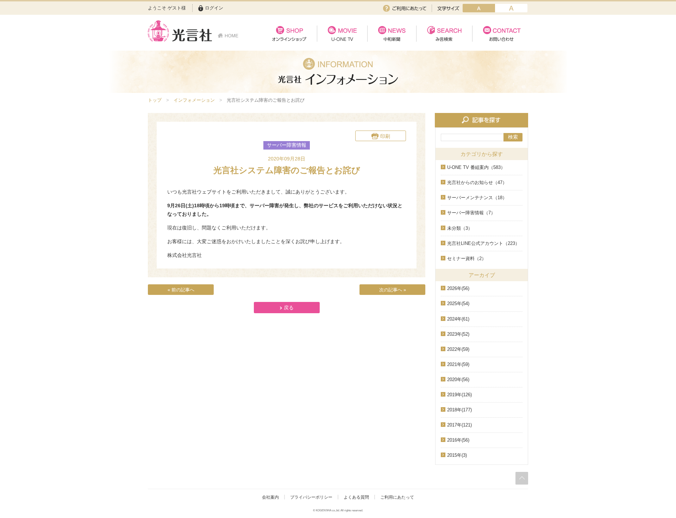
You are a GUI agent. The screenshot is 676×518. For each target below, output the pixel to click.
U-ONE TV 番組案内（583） (476, 167)
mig (511, 8)
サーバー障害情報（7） (471, 212)
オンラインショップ (289, 33)
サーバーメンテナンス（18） (477, 197)
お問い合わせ (500, 33)
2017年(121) (459, 425)
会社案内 (270, 497)
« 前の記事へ (181, 289)
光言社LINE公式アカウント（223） (483, 243)
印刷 (385, 136)
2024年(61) (458, 319)
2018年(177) (459, 409)
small (479, 8)
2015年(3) (457, 455)
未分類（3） (459, 228)
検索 (513, 137)
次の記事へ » (392, 289)
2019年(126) (459, 394)
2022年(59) (458, 349)
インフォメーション (194, 100)
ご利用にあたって (404, 8)
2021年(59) (458, 364)
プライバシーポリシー (311, 497)
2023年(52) (458, 334)
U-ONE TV (342, 33)
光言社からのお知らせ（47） (477, 182)
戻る (289, 307)
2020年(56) (458, 379)
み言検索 (444, 33)
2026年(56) (458, 288)
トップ (155, 100)
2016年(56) (458, 440)
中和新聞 (391, 33)
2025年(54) (458, 303)
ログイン (214, 8)
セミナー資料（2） (466, 258)
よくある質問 (356, 497)
